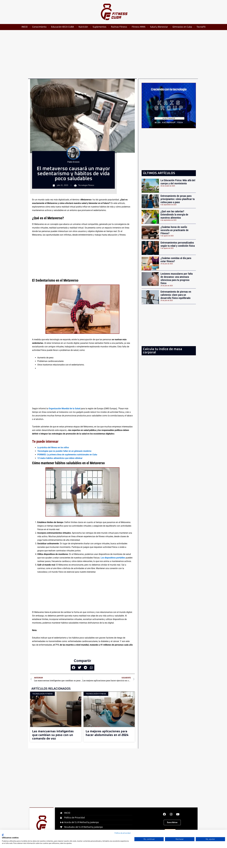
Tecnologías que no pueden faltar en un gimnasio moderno (64, 451)
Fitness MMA (138, 27)
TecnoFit (201, 27)
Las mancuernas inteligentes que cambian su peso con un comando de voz (53, 735)
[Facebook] (164, 814)
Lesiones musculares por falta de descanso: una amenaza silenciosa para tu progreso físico (177, 278)
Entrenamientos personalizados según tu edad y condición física (178, 244)
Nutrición (83, 27)
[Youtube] (178, 814)
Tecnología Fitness (86, 185)
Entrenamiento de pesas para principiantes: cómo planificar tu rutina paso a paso (178, 199)
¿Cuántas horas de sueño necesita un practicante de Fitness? (175, 230)
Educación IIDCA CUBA (62, 27)
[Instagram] (171, 814)
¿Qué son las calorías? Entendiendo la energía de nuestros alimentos (174, 214)
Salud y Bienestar (159, 27)
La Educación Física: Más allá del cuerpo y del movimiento (178, 182)
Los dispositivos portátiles (113, 557)
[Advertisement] (108, 51)
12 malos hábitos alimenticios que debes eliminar (59, 458)
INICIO (25, 27)
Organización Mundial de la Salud (64, 408)
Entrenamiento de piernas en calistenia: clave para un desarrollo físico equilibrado (176, 295)
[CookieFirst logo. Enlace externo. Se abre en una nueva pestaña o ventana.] (3, 835)
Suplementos (99, 27)
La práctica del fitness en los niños (53, 447)
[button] (74, 667)
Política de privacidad (122, 833)
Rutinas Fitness (119, 27)
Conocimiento (39, 27)
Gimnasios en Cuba (182, 27)
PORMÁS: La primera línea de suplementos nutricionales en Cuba (67, 454)
